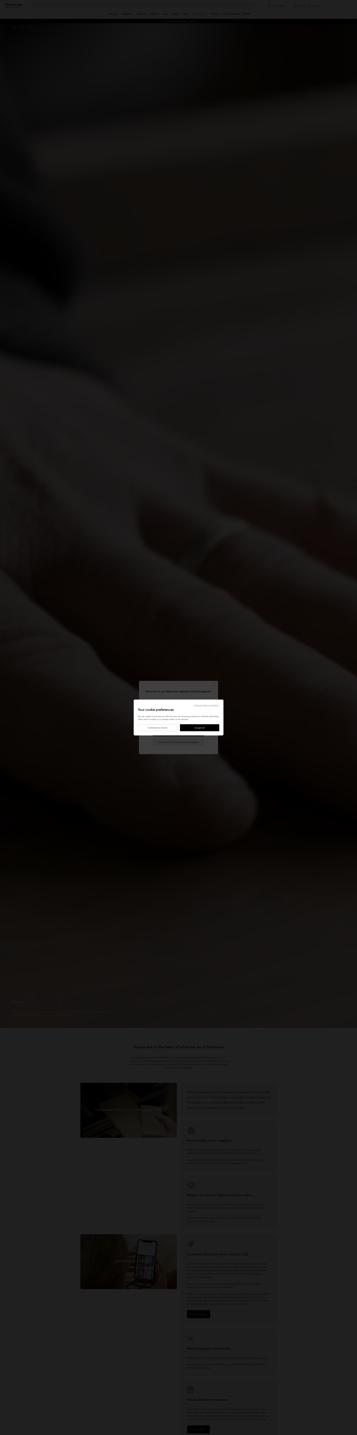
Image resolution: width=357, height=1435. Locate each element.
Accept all (200, 727)
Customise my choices (157, 727)
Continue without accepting (206, 705)
